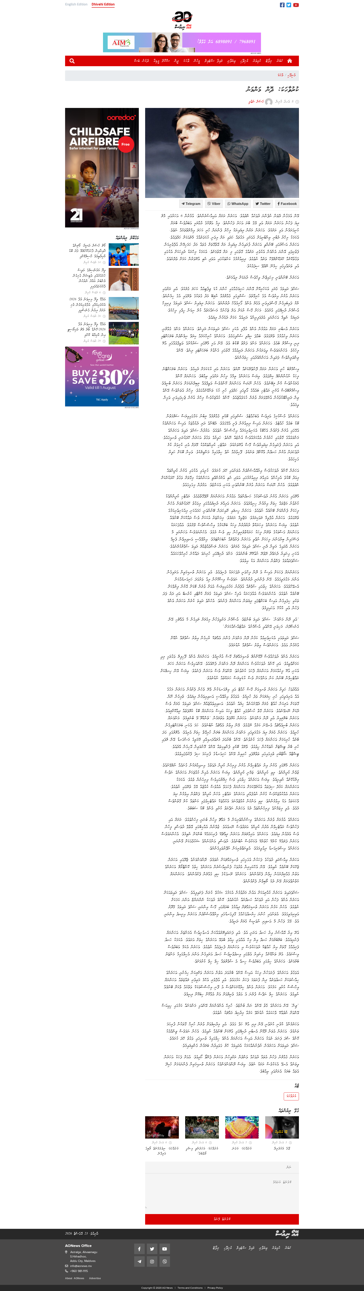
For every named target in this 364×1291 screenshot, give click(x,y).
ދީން (176, 61)
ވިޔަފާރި (232, 61)
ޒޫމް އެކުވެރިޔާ (282, 1148)
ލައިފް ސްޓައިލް (214, 61)
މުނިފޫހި (244, 61)
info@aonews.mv (81, 1266)
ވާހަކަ (186, 61)
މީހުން (197, 61)
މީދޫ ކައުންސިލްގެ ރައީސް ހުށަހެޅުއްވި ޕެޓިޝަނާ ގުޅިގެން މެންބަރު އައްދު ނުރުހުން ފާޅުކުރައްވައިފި (89, 278)
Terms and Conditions (190, 1287)
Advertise (95, 1278)
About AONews (74, 1278)
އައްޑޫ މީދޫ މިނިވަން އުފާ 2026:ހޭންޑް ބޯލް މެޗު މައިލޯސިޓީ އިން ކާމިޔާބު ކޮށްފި (87, 330)
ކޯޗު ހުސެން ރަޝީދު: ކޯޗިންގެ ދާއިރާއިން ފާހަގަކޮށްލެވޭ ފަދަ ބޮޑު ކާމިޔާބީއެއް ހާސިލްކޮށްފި (87, 251)
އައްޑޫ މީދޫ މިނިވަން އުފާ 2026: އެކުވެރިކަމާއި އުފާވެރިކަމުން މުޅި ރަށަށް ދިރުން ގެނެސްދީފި (87, 305)
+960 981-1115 (79, 1271)
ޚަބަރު (280, 61)
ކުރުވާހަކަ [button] (291, 1096)
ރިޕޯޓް (269, 61)
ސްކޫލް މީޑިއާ (162, 61)
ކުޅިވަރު (257, 61)
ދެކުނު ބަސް (141, 61)
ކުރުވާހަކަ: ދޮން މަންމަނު (273, 90)
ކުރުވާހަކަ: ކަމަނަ (242, 1148)
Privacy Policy (215, 1287)
